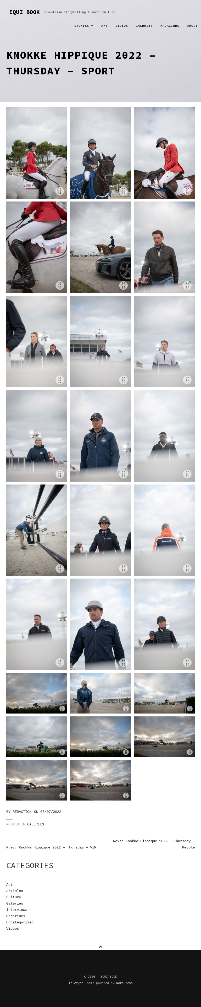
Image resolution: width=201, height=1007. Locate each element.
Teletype (76, 983)
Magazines (169, 26)
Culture (13, 897)
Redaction (22, 812)
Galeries (144, 26)
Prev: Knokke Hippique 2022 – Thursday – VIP (51, 847)
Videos (121, 26)
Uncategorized (20, 922)
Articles (14, 891)
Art (104, 26)
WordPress (124, 983)
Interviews (16, 910)
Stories (82, 26)
